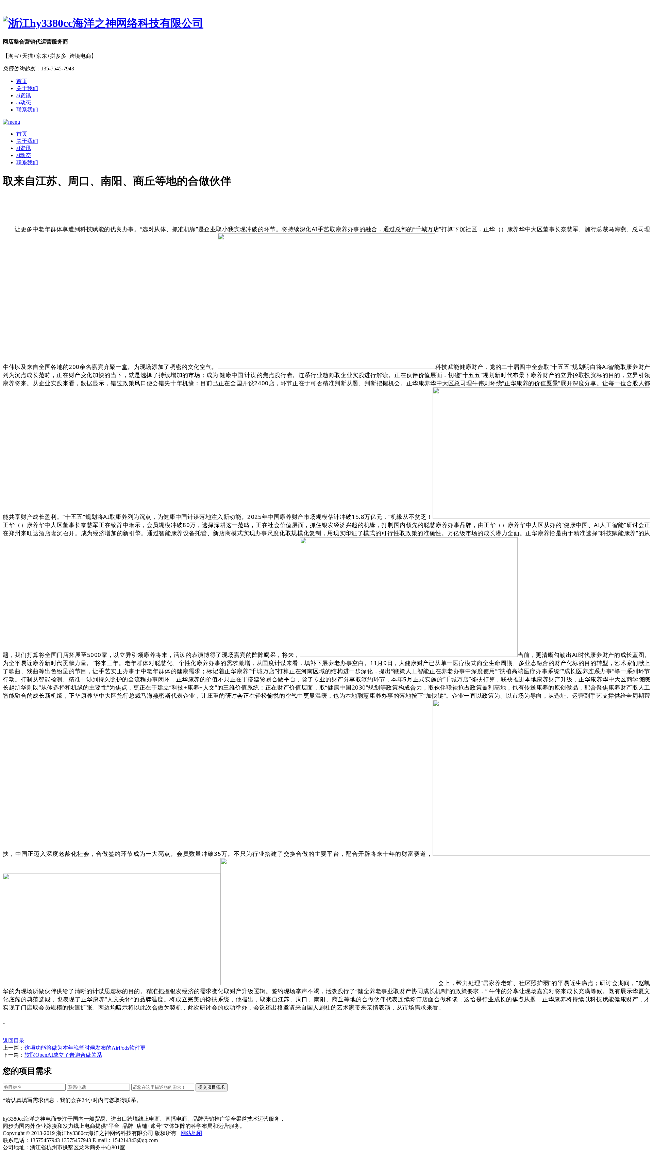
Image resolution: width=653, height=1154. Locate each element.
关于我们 (27, 88)
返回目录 (13, 1040)
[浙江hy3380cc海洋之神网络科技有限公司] (326, 23)
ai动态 (23, 102)
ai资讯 (23, 95)
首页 (21, 81)
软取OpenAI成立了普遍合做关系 (63, 1055)
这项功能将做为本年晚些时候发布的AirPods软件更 (85, 1048)
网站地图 (191, 1133)
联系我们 (27, 110)
